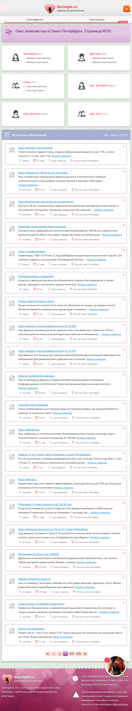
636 (78, 653)
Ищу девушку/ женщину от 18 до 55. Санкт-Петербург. (53, 529)
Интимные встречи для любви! (38, 554)
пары (27, 82)
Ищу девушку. (27, 479)
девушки (95, 54)
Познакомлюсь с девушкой (35, 276)
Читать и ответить (61, 155)
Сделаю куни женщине (33, 404)
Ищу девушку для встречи (35, 147)
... (65, 653)
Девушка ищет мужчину (104, 62)
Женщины (30, 54)
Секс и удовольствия (31, 251)
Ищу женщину (99, 85)
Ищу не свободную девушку (36, 375)
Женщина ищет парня (37, 62)
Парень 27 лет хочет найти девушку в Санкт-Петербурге (54, 454)
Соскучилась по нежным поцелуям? (41, 603)
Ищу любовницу (29, 429)
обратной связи (120, 704)
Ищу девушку (32, 114)
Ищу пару (95, 114)
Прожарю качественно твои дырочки (42, 226)
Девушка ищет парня (102, 58)
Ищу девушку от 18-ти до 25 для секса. (43, 172)
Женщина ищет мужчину (38, 58)
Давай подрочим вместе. (34, 578)
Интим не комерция (31, 628)
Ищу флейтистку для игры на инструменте (46, 201)
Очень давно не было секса (36, 301)
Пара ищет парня (35, 90)
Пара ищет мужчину (36, 86)
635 (72, 653)
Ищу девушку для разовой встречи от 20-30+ (47, 326)
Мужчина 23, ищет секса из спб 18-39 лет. (45, 504)
